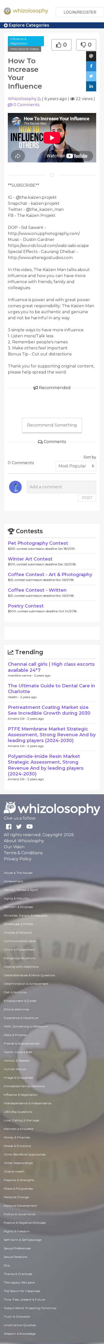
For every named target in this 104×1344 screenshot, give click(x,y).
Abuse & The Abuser (18, 873)
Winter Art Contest (30, 559)
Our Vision (14, 846)
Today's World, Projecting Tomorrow (30, 1308)
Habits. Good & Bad (18, 1052)
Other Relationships (18, 1163)
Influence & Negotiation (19, 41)
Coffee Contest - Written (37, 590)
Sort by (90, 457)
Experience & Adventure (21, 1018)
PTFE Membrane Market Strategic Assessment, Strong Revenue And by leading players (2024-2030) (52, 735)
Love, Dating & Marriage (21, 1120)
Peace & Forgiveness (18, 1188)
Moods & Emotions (17, 1146)
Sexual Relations (15, 1257)
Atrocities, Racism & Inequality (26, 915)
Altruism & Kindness (18, 907)
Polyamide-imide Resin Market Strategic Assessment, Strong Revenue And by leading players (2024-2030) (46, 765)
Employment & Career (20, 1001)
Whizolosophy (22, 98)
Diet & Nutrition (15, 992)
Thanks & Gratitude (18, 1274)
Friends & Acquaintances (21, 1043)
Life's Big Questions (18, 1112)
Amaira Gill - (17, 718)
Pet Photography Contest (38, 543)
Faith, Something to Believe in (25, 1026)
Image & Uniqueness (18, 1077)
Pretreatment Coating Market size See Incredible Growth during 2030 (49, 710)
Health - (14, 697)
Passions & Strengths (19, 1180)
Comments (26, 104)
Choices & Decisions (18, 932)
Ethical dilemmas (16, 1009)
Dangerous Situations (19, 958)
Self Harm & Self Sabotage (22, 1240)
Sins (7, 1265)
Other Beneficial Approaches (24, 1154)
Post (87, 498)
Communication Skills (20, 941)
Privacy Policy (18, 859)
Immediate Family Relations (24, 1086)
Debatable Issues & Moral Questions (29, 975)
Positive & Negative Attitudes (25, 1223)
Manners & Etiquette (18, 1129)
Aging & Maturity (16, 898)
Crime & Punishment (19, 949)
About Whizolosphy (24, 840)
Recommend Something (52, 425)
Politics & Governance (19, 1214)
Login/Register (80, 12)
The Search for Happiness (22, 1291)
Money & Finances (17, 1137)
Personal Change (16, 1197)
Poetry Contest (26, 606)
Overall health (14, 1171)
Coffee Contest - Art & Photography (50, 574)
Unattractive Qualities (20, 1325)
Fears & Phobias (15, 1035)
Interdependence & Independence (27, 1103)
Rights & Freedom (17, 1231)
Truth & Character (17, 1316)
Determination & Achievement (26, 984)
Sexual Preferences (17, 1248)
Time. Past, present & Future (24, 1299)
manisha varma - (21, 675)
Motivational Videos (24, 49)
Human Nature (15, 1069)
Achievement (13, 881)
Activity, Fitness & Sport (21, 890)
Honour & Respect (17, 1060)
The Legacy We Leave (19, 1282)
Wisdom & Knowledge (20, 1333)
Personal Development (20, 1205)
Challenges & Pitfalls (18, 924)
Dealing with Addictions (21, 966)
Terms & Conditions (23, 852)
